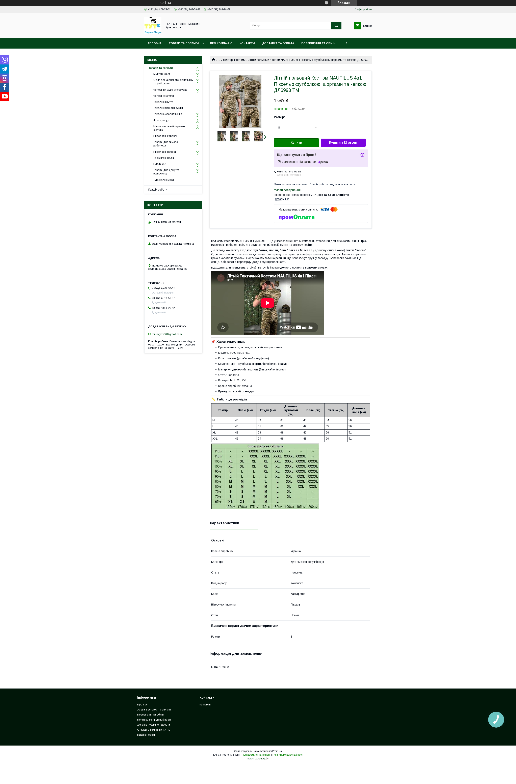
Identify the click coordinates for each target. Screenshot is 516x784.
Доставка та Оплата (278, 43)
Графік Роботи (146, 734)
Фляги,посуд (161, 120)
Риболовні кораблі (165, 135)
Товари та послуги (160, 67)
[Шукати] (336, 25)
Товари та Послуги (184, 43)
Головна (154, 43)
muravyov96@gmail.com (167, 333)
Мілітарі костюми (234, 59)
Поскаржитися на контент (256, 754)
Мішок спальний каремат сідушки (169, 128)
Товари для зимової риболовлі (166, 143)
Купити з (336, 142)
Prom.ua (277, 751)
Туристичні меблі (163, 179)
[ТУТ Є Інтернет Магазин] (152, 32)
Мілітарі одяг (161, 73)
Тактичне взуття (163, 101)
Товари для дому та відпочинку (166, 171)
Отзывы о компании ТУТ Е (153, 729)
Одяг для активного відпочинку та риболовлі (173, 81)
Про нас (142, 704)
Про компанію (221, 43)
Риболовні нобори (165, 151)
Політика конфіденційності (154, 719)
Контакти (247, 43)
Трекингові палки (164, 157)
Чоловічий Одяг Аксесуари (170, 89)
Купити (296, 142)
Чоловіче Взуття (163, 95)
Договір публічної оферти (153, 724)
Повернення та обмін (318, 43)
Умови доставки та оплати (154, 709)
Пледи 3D (159, 163)
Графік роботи (157, 189)
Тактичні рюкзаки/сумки (168, 107)
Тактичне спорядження (167, 113)
